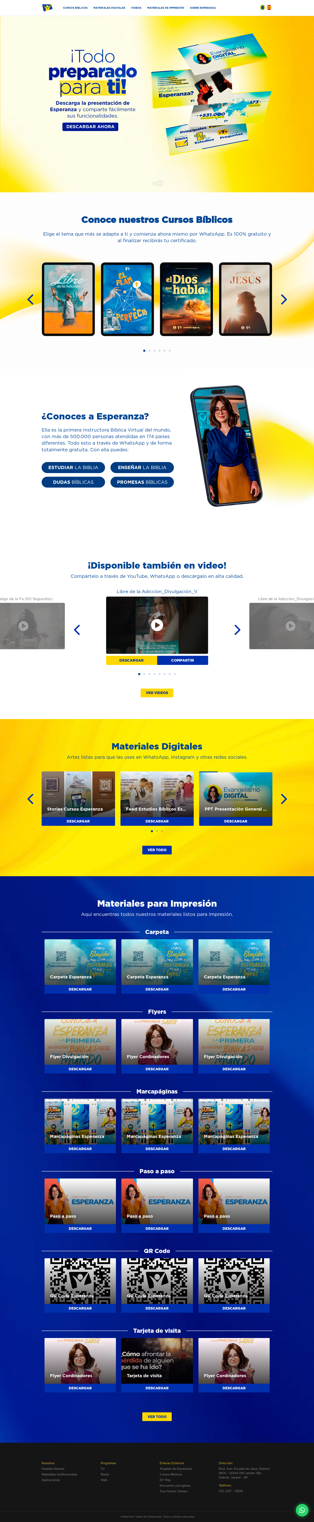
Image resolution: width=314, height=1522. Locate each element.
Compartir (182, 660)
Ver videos (157, 692)
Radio (105, 1474)
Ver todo (157, 850)
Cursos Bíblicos (75, 8)
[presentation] (27, 299)
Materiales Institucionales (59, 1474)
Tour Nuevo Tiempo (174, 1491)
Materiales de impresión (165, 8)
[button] (154, 183)
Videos (136, 8)
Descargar (131, 660)
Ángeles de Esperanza (176, 1469)
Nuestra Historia (53, 1469)
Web (104, 1480)
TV (103, 1469)
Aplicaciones (51, 1480)
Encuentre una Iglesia (175, 1486)
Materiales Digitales (109, 8)
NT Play (165, 1480)
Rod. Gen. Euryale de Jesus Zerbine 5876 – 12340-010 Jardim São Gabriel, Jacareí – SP (244, 1473)
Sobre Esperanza (203, 8)
